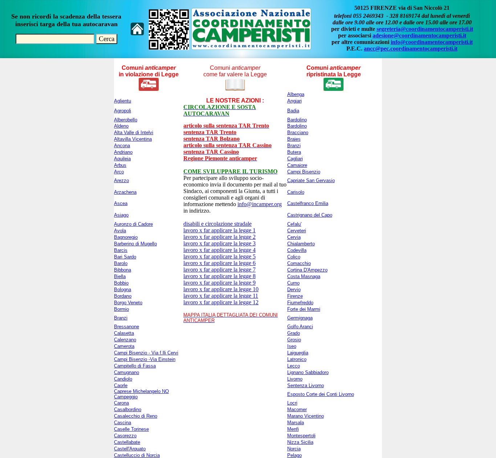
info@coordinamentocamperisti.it (432, 42)
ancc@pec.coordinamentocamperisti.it (411, 48)
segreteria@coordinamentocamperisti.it (425, 29)
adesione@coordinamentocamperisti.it (419, 35)
